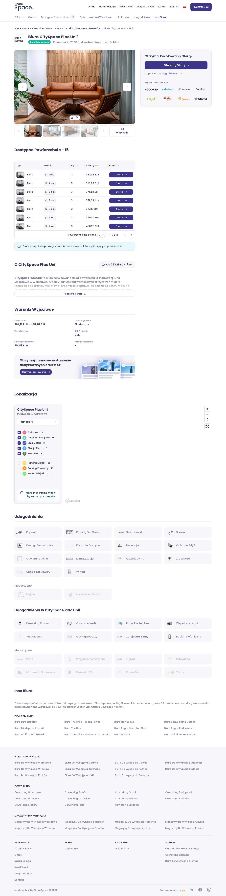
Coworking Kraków (25, 804)
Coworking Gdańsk (76, 792)
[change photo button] (127, 87)
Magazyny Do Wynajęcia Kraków (84, 821)
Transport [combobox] (26, 422)
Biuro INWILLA (122, 734)
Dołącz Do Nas (23, 873)
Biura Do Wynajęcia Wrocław (31, 769)
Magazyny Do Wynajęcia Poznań (184, 828)
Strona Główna (23, 848)
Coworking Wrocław (26, 798)
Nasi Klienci (21, 867)
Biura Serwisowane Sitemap (182, 861)
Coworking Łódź (74, 804)
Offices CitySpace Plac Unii (107, 707)
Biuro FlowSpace (124, 722)
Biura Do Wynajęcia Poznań (131, 769)
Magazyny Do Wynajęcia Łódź (132, 828)
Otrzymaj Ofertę (174, 65)
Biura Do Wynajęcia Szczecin (132, 775)
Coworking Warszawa (45, 28)
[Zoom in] (207, 408)
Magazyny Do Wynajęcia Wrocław (34, 828)
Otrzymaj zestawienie (33, 371)
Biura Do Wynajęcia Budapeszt (183, 762)
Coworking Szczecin (127, 804)
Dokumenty (122, 848)
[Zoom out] (207, 414)
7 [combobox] (99, 235)
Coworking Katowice (77, 798)
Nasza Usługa (22, 861)
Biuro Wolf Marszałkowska (30, 734)
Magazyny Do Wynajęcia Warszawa (35, 821)
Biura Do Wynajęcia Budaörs (182, 769)
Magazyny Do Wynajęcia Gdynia (184, 821)
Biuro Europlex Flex (25, 722)
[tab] (19, 17)
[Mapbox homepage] (72, 501)
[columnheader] (28, 165)
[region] (138, 454)
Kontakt (199, 6)
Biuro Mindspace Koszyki (29, 728)
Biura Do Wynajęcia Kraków (30, 775)
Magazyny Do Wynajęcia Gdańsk (84, 828)
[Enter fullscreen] (207, 426)
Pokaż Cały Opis (73, 293)
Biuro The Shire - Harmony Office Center (88, 734)
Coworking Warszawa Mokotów (81, 28)
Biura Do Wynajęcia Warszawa (32, 762)
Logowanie (71, 848)
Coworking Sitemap (177, 855)
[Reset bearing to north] (207, 419)
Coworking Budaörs (177, 798)
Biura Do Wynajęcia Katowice (82, 769)
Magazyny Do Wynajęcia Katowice (135, 821)
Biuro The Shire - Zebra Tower (82, 722)
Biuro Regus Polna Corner (179, 722)
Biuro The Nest (73, 728)
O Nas (18, 855)
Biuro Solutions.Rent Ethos (179, 734)
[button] (174, 6)
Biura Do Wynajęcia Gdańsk (81, 762)
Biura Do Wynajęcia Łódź (79, 775)
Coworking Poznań (126, 798)
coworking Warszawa (193, 703)
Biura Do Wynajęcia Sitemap (182, 848)
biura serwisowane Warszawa (32, 707)
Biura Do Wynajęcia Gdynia (131, 762)
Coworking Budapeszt (178, 792)
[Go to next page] (131, 235)
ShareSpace (21, 28)
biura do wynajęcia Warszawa (75, 703)
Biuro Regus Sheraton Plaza (130, 728)
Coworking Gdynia (126, 792)
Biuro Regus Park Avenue (179, 728)
